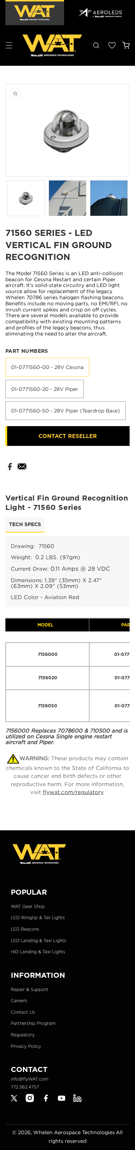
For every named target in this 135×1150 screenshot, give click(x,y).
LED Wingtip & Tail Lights (38, 917)
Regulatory (23, 1034)
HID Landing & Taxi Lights (38, 951)
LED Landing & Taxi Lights (38, 940)
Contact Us (23, 1012)
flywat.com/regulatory (73, 792)
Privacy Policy (26, 1046)
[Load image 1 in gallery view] (26, 198)
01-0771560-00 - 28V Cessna (47, 367)
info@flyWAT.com (29, 1079)
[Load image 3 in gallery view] (109, 198)
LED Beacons (25, 929)
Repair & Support (29, 989)
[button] (9, 45)
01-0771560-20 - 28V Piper (44, 389)
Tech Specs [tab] (25, 524)
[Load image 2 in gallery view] (67, 198)
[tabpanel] (67, 640)
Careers (19, 1000)
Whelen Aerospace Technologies (74, 1132)
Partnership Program (33, 1023)
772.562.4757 (25, 1087)
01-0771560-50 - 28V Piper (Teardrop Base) (65, 410)
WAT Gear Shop (28, 906)
